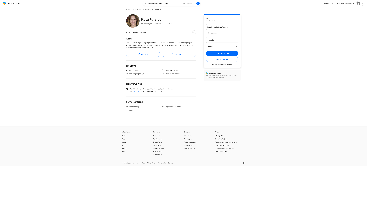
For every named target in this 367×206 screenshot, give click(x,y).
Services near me (189, 148)
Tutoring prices (188, 139)
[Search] (198, 3)
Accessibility (162, 163)
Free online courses (190, 142)
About (128, 32)
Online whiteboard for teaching (224, 148)
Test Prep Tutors (137, 9)
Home (128, 9)
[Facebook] (243, 163)
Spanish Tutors (157, 151)
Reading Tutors (157, 139)
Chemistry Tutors (158, 148)
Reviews (135, 32)
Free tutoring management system (226, 142)
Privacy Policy (151, 163)
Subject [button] (210, 46)
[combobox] (163, 3)
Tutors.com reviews (221, 151)
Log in (124, 139)
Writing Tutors (157, 154)
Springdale (148, 9)
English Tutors (157, 142)
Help (123, 151)
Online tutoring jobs (221, 139)
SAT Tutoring (157, 145)
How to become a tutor (222, 145)
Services (143, 32)
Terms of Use (141, 163)
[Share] (194, 32)
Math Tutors (156, 136)
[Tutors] (11, 3)
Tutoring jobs (219, 136)
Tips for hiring (188, 136)
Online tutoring (188, 145)
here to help (138, 91)
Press (124, 145)
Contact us (125, 148)
